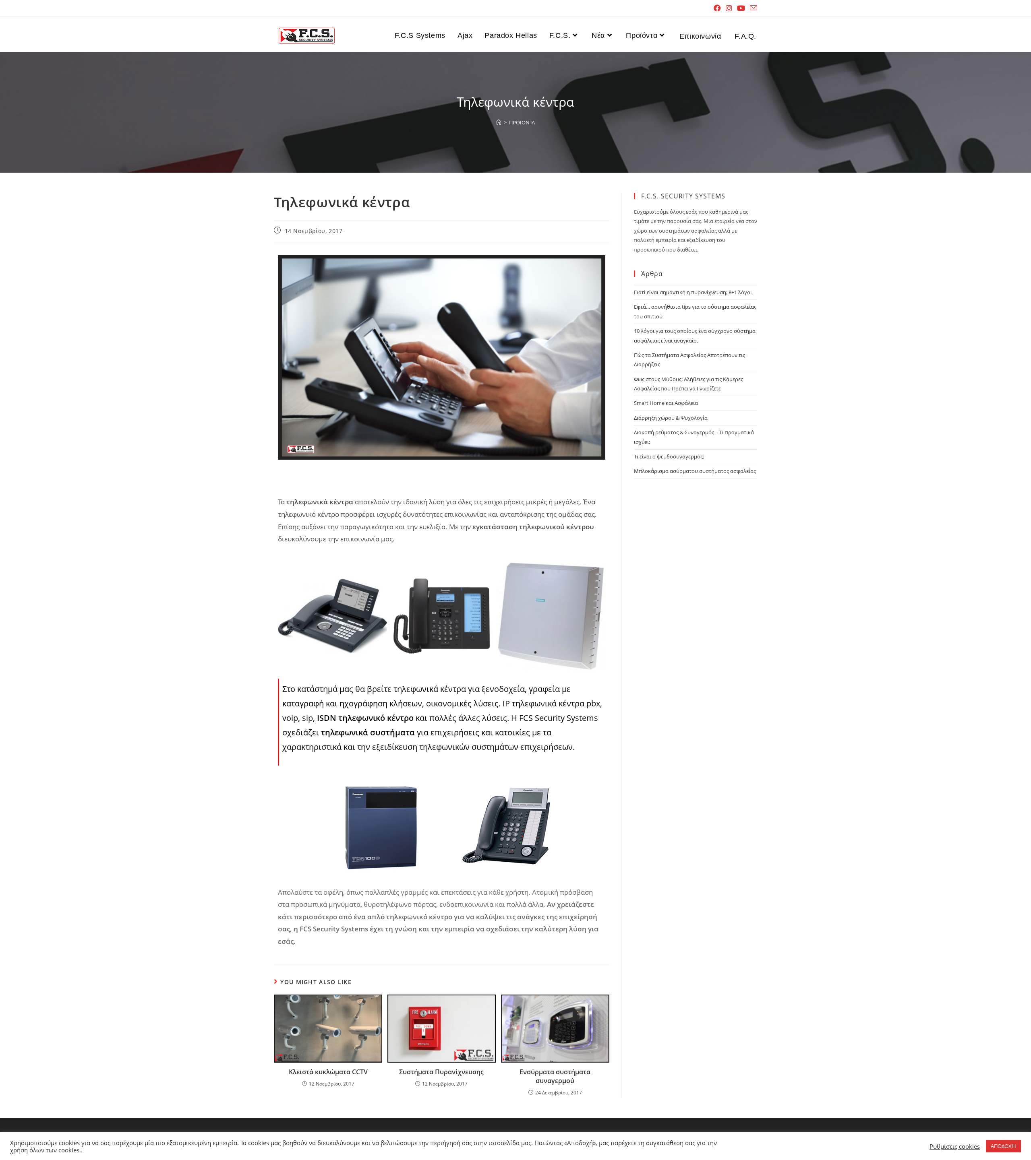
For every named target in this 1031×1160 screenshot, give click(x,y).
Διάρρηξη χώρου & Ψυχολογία (671, 417)
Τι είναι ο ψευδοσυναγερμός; (669, 456)
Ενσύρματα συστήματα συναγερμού (555, 1076)
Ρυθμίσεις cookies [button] (955, 1146)
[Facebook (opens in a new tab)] (717, 8)
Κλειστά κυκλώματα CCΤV (328, 1071)
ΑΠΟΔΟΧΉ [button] (1003, 1146)
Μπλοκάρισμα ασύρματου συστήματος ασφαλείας (695, 471)
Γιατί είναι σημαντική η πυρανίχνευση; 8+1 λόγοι (693, 292)
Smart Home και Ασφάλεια (666, 403)
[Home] (498, 122)
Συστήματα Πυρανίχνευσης (441, 1071)
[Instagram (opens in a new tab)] (729, 8)
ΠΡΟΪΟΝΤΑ (522, 122)
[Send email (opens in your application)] (752, 8)
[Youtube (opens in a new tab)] (741, 8)
